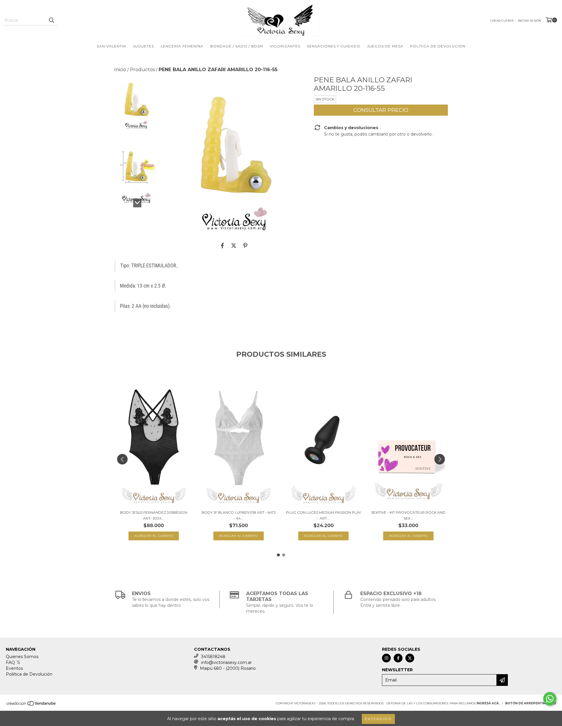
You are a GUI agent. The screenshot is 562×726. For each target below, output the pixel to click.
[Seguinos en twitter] (409, 658)
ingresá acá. (488, 703)
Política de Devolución (437, 46)
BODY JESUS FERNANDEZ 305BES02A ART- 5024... (154, 515)
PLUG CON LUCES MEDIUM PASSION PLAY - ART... (323, 515)
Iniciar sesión (529, 21)
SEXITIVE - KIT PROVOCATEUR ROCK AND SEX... (408, 515)
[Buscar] (51, 20)
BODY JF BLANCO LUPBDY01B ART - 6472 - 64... (239, 515)
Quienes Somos (22, 656)
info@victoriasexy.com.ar (226, 662)
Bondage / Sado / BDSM (236, 46)
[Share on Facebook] (222, 245)
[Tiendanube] (31, 705)
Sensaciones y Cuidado (333, 46)
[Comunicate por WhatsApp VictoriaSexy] (549, 698)
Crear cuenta (502, 21)
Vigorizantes (285, 46)
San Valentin (111, 46)
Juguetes (143, 46)
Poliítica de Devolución (29, 674)
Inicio (120, 69)
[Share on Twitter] (234, 245)
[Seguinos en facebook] (398, 658)
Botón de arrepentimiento (530, 703)
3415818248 (213, 656)
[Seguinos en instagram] (386, 658)
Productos (142, 69)
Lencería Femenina (182, 46)
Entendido (378, 719)
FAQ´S (13, 662)
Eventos (14, 668)
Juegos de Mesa (385, 46)
